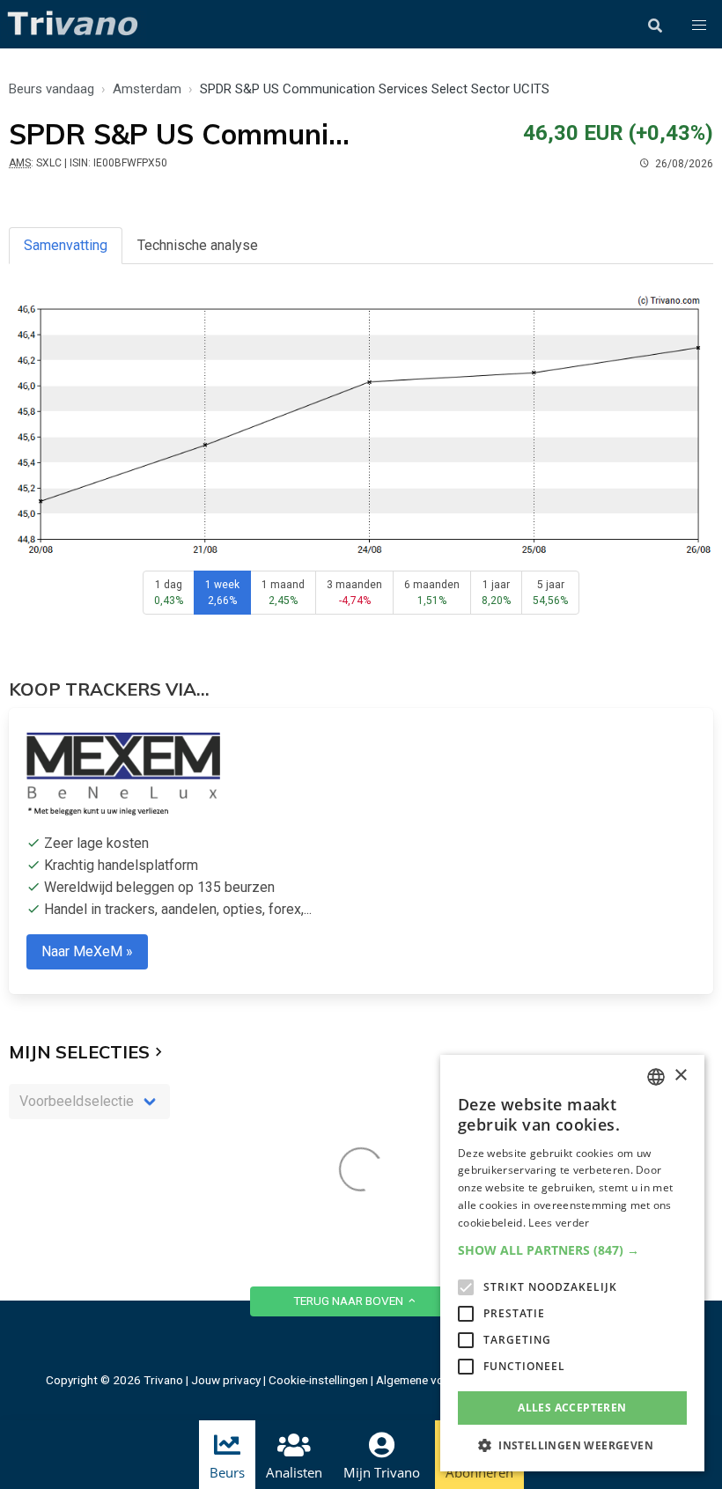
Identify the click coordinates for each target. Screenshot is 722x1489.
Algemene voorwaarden (438, 1380)
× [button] (680, 1075)
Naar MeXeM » (87, 951)
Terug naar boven (349, 1301)
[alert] (572, 1263)
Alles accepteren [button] (572, 1407)
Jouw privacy (226, 1380)
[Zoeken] (655, 25)
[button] (699, 25)
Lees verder (558, 1222)
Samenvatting (65, 245)
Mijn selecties (79, 1052)
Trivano (163, 1380)
